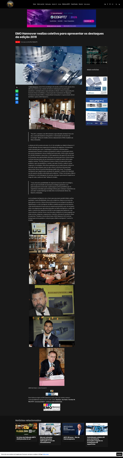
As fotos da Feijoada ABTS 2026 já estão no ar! (26, 438)
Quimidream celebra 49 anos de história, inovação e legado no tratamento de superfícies (96, 440)
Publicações (48, 4)
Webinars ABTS (66, 4)
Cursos (59, 4)
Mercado (18, 42)
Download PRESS (40, 401)
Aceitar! (119, 454)
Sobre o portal (40, 4)
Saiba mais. (46, 454)
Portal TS (35, 42)
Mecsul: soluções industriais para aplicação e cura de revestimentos (47, 439)
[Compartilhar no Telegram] (16, 98)
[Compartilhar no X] (16, 87)
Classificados (74, 4)
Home (34, 4)
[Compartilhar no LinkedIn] (16, 94)
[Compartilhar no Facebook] (16, 102)
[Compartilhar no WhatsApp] (16, 91)
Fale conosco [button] (87, 4)
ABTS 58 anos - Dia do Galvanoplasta (72, 438)
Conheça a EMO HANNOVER (54, 401)
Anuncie (81, 4)
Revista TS (54, 4)
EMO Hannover (33, 87)
